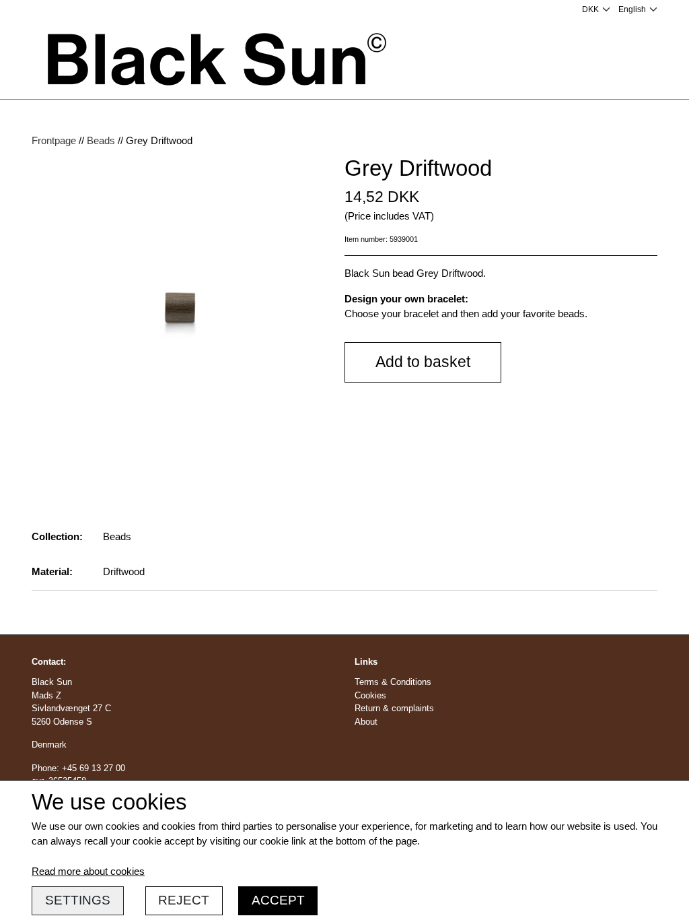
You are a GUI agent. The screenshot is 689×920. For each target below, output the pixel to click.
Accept (278, 900)
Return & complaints (394, 708)
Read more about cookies (88, 871)
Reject (183, 900)
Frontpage (54, 140)
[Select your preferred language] (637, 9)
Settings (77, 900)
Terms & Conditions (393, 682)
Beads (101, 140)
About (366, 722)
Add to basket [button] (422, 362)
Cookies (370, 695)
